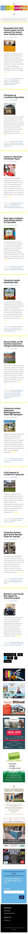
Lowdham (11, 144)
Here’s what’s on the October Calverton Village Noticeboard (14, 344)
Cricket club (11, 521)
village (6, 331)
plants (20, 329)
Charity (18, 80)
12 (11, 658)
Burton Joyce (14, 143)
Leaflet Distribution (9, 913)
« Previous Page (9, 654)
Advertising (7, 911)
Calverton (13, 80)
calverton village (8, 396)
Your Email (7, 888)
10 (5, 658)
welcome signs (20, 269)
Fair (19, 206)
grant (18, 643)
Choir (17, 204)
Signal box (17, 144)
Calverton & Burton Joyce (16, 78)
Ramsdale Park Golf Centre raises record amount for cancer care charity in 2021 (14, 31)
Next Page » (8, 661)
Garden (18, 328)
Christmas (6, 144)
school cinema (17, 645)
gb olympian (19, 460)
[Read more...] (8, 72)
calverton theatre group (14, 394)
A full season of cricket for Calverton (14, 473)
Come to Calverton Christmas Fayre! (13, 158)
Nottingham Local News (14, 9)
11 (8, 658)
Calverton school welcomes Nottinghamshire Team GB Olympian (13, 411)
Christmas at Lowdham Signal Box (14, 96)
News (16, 81)
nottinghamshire (14, 83)
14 (15, 658)
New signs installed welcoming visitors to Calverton (13, 220)
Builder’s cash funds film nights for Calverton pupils (13, 596)
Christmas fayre (13, 206)
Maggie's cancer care (9, 81)
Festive (5, 207)
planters (15, 329)
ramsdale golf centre (9, 84)
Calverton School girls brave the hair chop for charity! (13, 534)
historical (19, 268)
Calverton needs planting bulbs (12, 281)
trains (9, 146)
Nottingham (7, 83)
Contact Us (7, 920)
